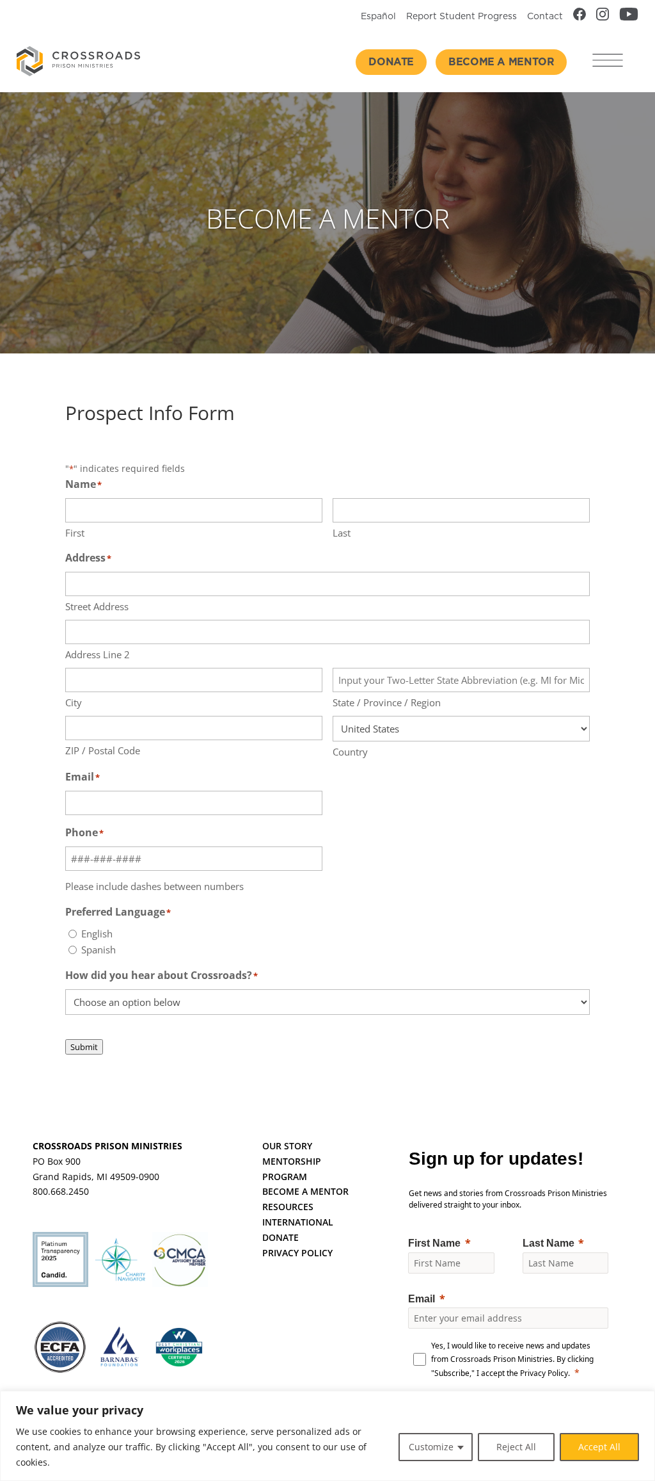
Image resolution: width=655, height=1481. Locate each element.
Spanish (98, 949)
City (73, 702)
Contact (545, 16)
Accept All (599, 1447)
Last (342, 532)
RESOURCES (287, 1207)
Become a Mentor (501, 62)
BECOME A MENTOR (305, 1191)
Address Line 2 (97, 654)
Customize (431, 1447)
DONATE (280, 1237)
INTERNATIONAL (297, 1222)
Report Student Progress (461, 16)
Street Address (97, 606)
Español (378, 16)
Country (350, 751)
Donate (391, 62)
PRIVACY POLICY (297, 1253)
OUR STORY (287, 1146)
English (97, 933)
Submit (84, 1047)
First (74, 532)
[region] (327, 1436)
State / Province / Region (387, 702)
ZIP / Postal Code (102, 750)
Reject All (516, 1447)
